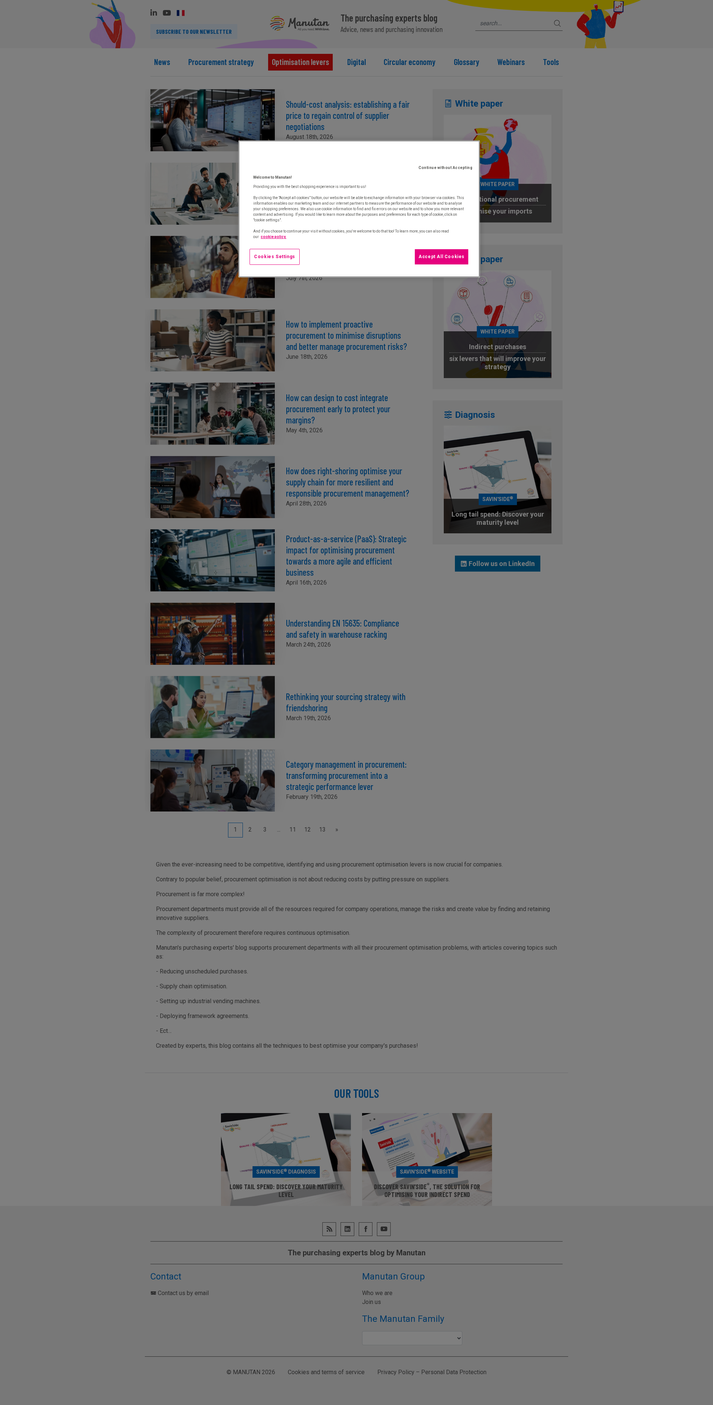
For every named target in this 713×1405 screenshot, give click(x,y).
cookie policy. (273, 237)
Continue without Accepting (445, 168)
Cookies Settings (274, 256)
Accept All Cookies (442, 256)
